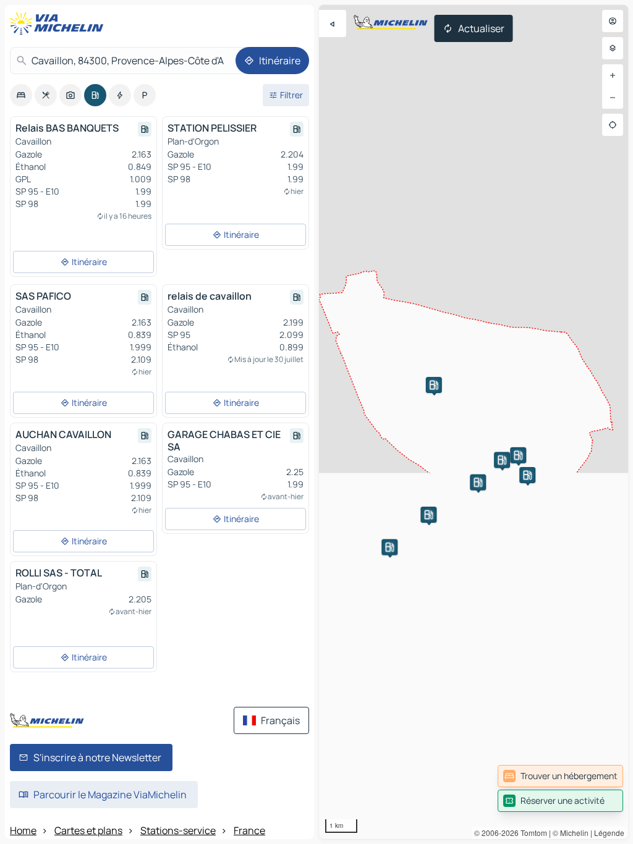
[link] (560, 776)
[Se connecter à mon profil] (612, 21)
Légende (609, 832)
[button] (527, 475)
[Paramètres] (612, 48)
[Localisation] (612, 125)
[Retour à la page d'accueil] (59, 23)
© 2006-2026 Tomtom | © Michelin (531, 832)
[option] (21, 95)
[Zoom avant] (612, 75)
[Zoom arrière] (612, 98)
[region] (473, 422)
